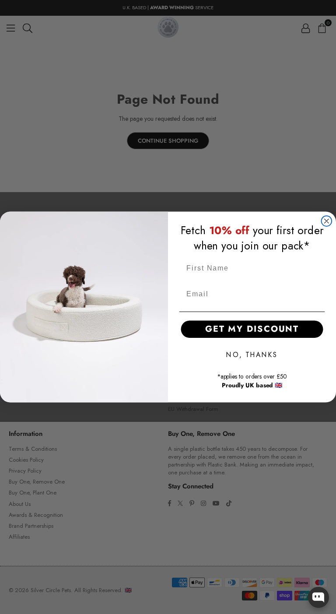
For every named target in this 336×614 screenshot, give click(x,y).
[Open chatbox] (318, 597)
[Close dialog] (327, 221)
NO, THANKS (251, 355)
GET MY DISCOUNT (252, 329)
